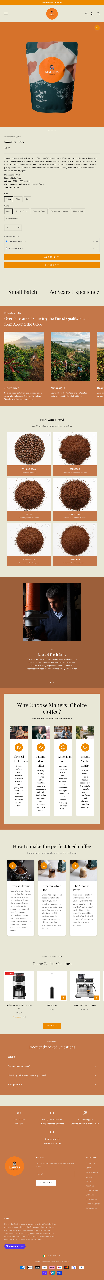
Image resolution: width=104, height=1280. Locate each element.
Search (88, 1168)
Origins (89, 1177)
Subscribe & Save (17, 248)
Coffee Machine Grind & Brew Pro (19, 1007)
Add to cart (52, 257)
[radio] (7, 241)
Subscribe (46, 1182)
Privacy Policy (91, 1199)
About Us (90, 1186)
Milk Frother (51, 1005)
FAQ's (88, 1181)
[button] (29, 454)
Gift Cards (90, 1195)
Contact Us (90, 1163)
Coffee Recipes (92, 1190)
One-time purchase (17, 241)
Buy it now (52, 265)
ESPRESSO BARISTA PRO (85, 1005)
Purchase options (11, 236)
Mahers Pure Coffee (12, 136)
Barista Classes (92, 1172)
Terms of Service (93, 1204)
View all (52, 1025)
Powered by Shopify (62, 1261)
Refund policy (91, 1208)
